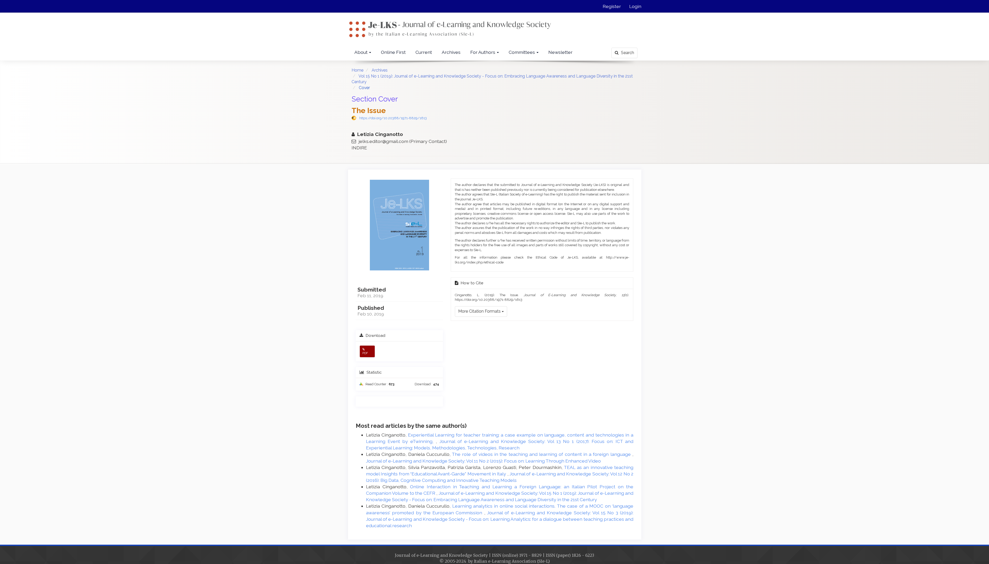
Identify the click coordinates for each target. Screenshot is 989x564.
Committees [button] (522, 52)
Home (357, 70)
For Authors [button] (483, 52)
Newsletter (560, 52)
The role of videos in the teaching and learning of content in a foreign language (542, 454)
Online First (393, 52)
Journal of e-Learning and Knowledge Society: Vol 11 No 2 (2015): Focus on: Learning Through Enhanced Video (483, 461)
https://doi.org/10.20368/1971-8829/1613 (393, 118)
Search (627, 52)
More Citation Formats (480, 311)
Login (635, 6)
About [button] (361, 52)
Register (612, 6)
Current (423, 52)
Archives (451, 52)
